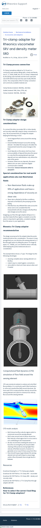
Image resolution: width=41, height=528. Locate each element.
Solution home (8, 32)
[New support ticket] (21, 20)
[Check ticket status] (26, 20)
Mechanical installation (23, 32)
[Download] (16, 270)
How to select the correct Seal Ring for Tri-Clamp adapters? (19, 491)
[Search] (17, 20)
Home (5, 520)
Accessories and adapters (14, 35)
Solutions (14, 520)
